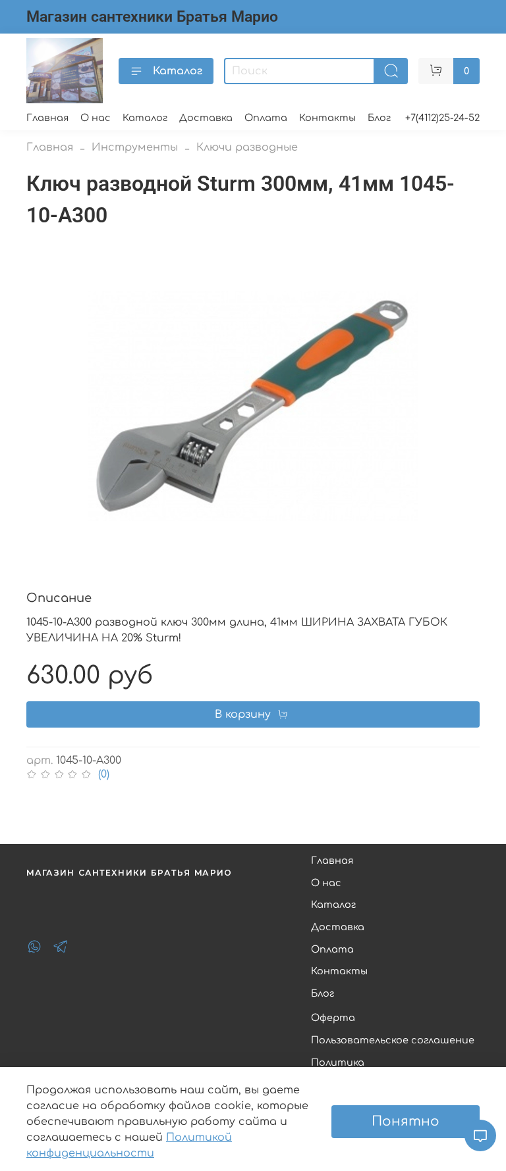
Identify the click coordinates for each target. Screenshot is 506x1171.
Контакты (327, 117)
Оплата (265, 117)
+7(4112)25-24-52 (442, 117)
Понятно (405, 1121)
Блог (379, 117)
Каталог (177, 71)
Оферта (333, 1017)
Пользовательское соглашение (392, 1040)
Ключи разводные (247, 147)
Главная (47, 117)
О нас (95, 117)
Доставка (206, 117)
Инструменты (135, 147)
